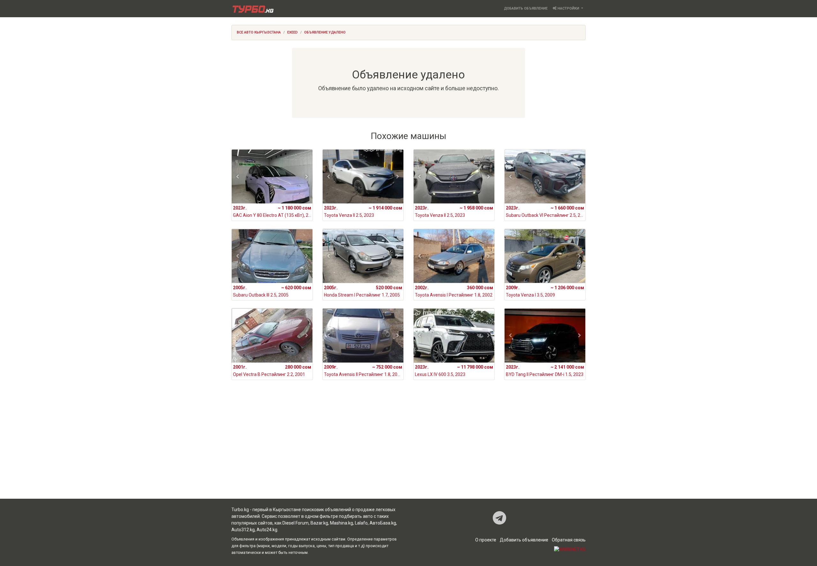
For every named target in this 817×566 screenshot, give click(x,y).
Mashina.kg (341, 523)
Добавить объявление (526, 8)
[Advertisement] (408, 447)
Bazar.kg (319, 523)
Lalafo (361, 523)
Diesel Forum (295, 523)
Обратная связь (569, 539)
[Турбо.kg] (252, 8)
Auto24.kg (267, 529)
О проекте (485, 539)
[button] (237, 177)
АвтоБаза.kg (383, 523)
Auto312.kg (243, 529)
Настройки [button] (568, 8)
